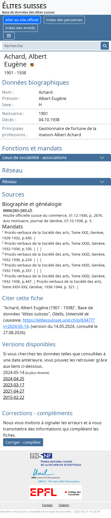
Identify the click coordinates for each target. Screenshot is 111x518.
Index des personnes (64, 19)
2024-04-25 (13, 379)
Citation (64, 505)
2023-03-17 (13, 385)
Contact (47, 505)
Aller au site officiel (21, 19)
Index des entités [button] (20, 27)
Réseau (9, 181)
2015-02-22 (13, 397)
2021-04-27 (13, 391)
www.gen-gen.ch (17, 209)
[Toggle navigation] (9, 35)
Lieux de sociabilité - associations (34, 157)
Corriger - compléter (23, 442)
